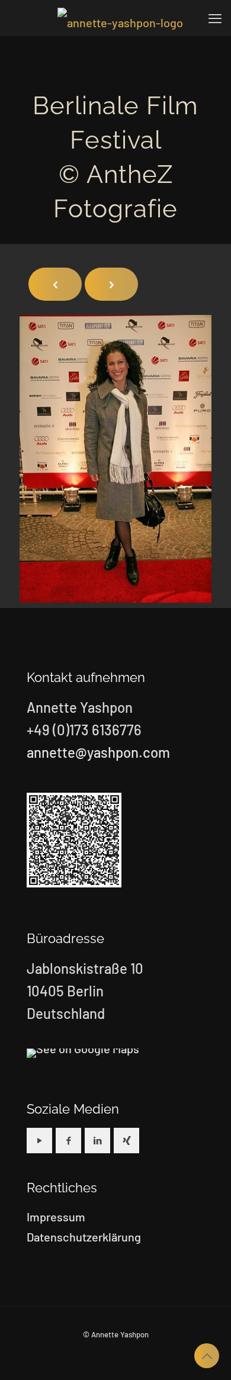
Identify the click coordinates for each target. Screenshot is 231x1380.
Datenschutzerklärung (84, 1237)
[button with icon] (39, 1140)
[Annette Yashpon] (120, 18)
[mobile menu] (215, 18)
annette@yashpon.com (98, 752)
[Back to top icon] (206, 1355)
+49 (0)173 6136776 (84, 729)
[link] (83, 1053)
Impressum (56, 1216)
